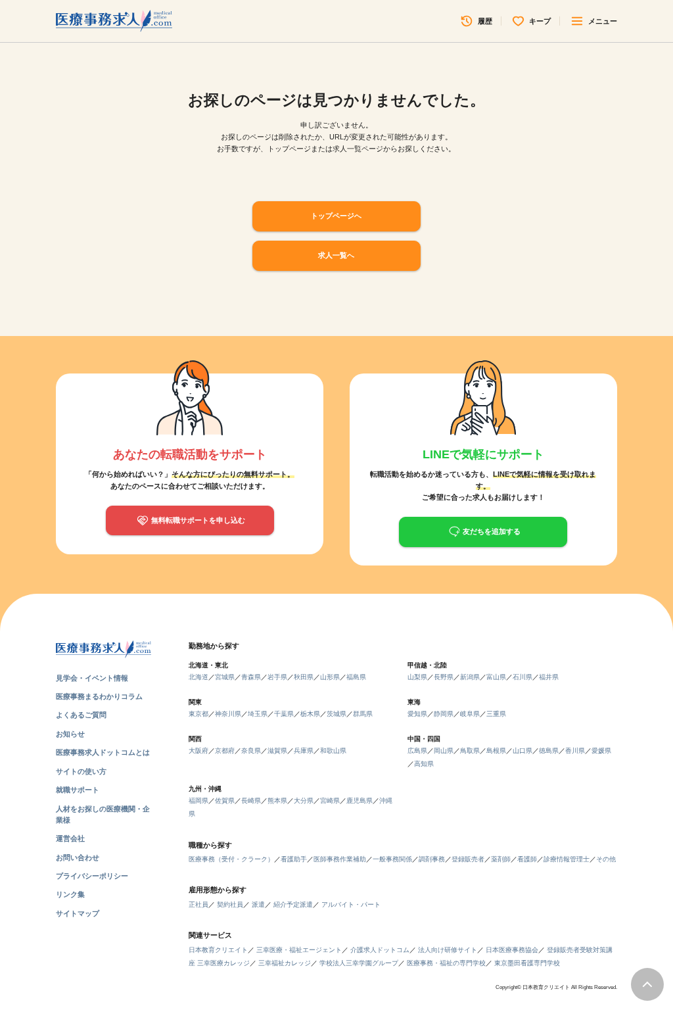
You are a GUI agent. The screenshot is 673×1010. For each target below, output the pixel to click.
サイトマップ (77, 913)
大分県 (303, 800)
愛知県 (417, 713)
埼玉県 (257, 713)
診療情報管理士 (567, 859)
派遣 (258, 904)
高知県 (424, 763)
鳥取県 (470, 750)
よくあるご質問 (81, 715)
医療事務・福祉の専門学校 (446, 963)
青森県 (251, 677)
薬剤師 (501, 859)
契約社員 (230, 904)
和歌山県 (333, 750)
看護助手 (294, 859)
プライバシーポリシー (92, 876)
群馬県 (363, 713)
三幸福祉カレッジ (284, 963)
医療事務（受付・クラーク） (231, 859)
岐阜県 (470, 713)
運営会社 (70, 838)
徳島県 (549, 750)
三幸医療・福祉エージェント (299, 949)
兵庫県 (303, 750)
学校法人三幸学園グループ (358, 963)
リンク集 (70, 894)
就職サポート (77, 790)
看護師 (527, 859)
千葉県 (284, 713)
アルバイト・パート (351, 904)
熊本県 (277, 800)
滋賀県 (277, 750)
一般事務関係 (392, 859)
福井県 (549, 677)
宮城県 (225, 677)
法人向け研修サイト (447, 949)
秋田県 (303, 677)
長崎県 (251, 800)
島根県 (496, 750)
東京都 (198, 713)
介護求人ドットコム (379, 949)
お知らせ (70, 734)
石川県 (522, 677)
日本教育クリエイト (218, 949)
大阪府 (198, 750)
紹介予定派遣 (293, 904)
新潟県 (470, 677)
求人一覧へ (336, 255)
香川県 (575, 750)
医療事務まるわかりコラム (99, 696)
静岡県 (443, 713)
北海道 (198, 677)
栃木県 (310, 713)
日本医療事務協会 (512, 949)
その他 (606, 859)
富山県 (496, 677)
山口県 (522, 750)
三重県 (496, 713)
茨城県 (336, 713)
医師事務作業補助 (339, 859)
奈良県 (251, 750)
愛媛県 (601, 750)
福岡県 (198, 800)
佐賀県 (225, 800)
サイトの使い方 (81, 771)
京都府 (225, 750)
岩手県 (277, 677)
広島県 (417, 750)
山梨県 (417, 677)
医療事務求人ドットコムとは (103, 752)
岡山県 (443, 750)
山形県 (330, 677)
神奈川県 (228, 713)
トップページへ (336, 216)
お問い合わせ (77, 857)
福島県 (356, 677)
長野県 (443, 677)
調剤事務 (432, 859)
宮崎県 (330, 800)
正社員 (198, 904)
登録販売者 (468, 859)
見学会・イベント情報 (92, 678)
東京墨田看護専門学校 (527, 963)
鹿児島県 (359, 800)
